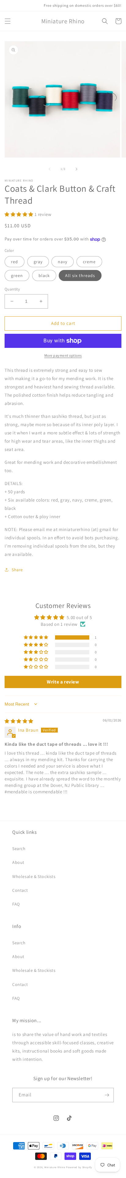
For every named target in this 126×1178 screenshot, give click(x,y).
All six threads (80, 275)
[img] (19, 721)
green (17, 275)
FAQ (16, 904)
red (14, 261)
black (44, 275)
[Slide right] (76, 169)
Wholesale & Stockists (34, 876)
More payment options (63, 355)
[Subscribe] (106, 1095)
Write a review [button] (63, 682)
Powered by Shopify (79, 1167)
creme (89, 261)
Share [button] (17, 569)
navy (62, 261)
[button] (7, 21)
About (18, 862)
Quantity (12, 289)
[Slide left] (49, 169)
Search (19, 848)
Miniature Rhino (54, 1167)
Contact (20, 890)
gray (38, 261)
